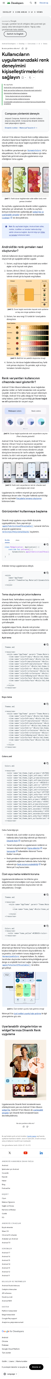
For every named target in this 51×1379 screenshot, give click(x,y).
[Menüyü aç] (3, 3)
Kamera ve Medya (9, 1210)
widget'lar (6, 1110)
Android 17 (6, 1253)
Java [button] (17, 540)
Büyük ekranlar (7, 1227)
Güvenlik (5, 1173)
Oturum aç (43, 3)
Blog (3, 1184)
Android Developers (9, 44)
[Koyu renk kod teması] (44, 544)
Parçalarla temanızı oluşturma (29, 498)
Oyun (4, 1198)
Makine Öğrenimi (8, 1202)
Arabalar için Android (10, 1239)
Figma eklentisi (33, 848)
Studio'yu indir (7, 1297)
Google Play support (9, 1318)
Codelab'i (6, 218)
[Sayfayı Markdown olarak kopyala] (30, 78)
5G (3, 1217)
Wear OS (5, 1231)
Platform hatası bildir (9, 1311)
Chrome (5, 1341)
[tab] (7, 540)
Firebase (5, 1345)
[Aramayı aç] (31, 2)
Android (5, 1165)
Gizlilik (4, 1213)
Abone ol (36, 1367)
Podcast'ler (6, 1188)
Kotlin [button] (7, 540)
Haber (4, 1181)
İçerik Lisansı (31, 1136)
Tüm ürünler (6, 1353)
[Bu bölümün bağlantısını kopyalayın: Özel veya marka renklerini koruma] (41, 874)
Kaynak (4, 1177)
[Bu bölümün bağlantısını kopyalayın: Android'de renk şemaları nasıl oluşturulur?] (20, 251)
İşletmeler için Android (10, 1169)
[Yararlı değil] (26, 48)
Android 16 (6, 1256)
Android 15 (6, 1260)
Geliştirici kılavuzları (9, 1289)
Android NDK (7, 1301)
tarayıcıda (11, 851)
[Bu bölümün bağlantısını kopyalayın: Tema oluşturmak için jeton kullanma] (43, 594)
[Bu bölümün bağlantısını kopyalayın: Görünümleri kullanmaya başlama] (4, 515)
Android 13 (6, 1268)
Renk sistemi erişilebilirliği (27, 864)
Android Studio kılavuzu (11, 1285)
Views (40, 12)
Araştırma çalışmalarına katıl (12, 1322)
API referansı (6, 1293)
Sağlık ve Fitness (8, 1206)
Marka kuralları (21, 1361)
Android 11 (6, 1275)
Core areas (21, 12)
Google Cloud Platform (11, 1349)
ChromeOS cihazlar (9, 1235)
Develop (7, 12)
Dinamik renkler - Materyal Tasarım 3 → (21, 128)
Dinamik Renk (12, 841)
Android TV (6, 1243)
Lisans (11, 1361)
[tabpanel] (25, 552)
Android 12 (6, 1272)
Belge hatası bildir (8, 1315)
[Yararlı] (22, 48)
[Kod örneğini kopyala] (47, 544)
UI (32, 12)
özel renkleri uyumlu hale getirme (27, 1013)
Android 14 (6, 1264)
